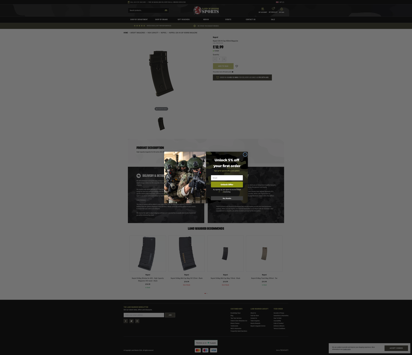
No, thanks (227, 198)
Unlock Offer (227, 184)
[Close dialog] (245, 154)
